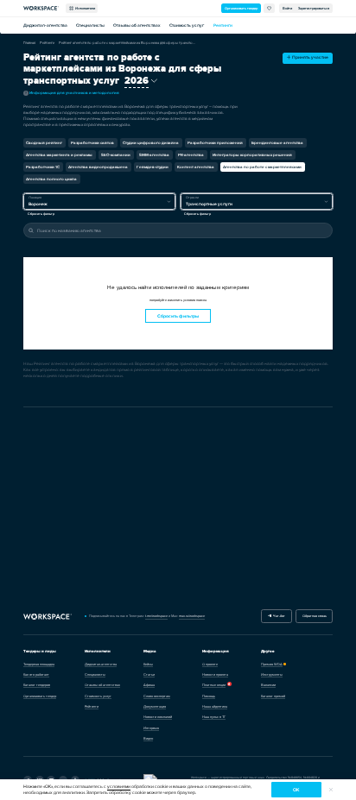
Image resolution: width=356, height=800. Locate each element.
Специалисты (90, 25)
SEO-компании (115, 155)
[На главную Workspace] (47, 616)
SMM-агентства (154, 155)
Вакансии (268, 685)
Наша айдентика (214, 706)
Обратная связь (314, 616)
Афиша (149, 685)
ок (296, 790)
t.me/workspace (156, 616)
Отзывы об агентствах (137, 25)
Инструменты (272, 674)
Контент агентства (195, 167)
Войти (287, 8)
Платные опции (214, 685)
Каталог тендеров (36, 685)
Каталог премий (273, 696)
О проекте (210, 664)
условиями (118, 787)
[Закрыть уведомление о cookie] (331, 789)
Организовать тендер (241, 8)
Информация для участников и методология (72, 93)
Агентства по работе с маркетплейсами (262, 167)
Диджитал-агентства (45, 25)
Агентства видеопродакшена (98, 167)
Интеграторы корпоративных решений (252, 155)
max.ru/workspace (192, 616)
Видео (148, 738)
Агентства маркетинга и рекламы (59, 155)
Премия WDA (272, 664)
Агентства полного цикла (51, 179)
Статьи (149, 674)
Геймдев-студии (152, 167)
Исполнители (84, 8)
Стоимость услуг (186, 25)
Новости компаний (157, 717)
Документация (154, 706)
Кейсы (148, 664)
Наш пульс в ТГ (214, 717)
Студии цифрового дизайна (151, 143)
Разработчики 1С (43, 167)
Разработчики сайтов (92, 143)
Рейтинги (222, 25)
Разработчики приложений (215, 143)
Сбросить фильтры (178, 316)
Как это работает (36, 674)
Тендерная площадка (38, 664)
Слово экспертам (156, 696)
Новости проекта (215, 674)
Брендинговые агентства (277, 143)
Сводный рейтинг (44, 143)
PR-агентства (191, 155)
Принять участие (309, 57)
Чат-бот (278, 616)
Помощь (208, 696)
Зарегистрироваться (313, 8)
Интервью (151, 728)
